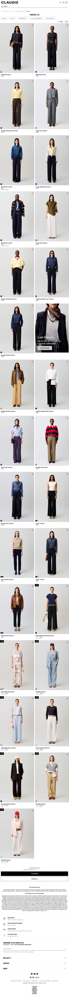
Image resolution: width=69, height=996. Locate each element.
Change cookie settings (44, 980)
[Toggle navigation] (66, 3)
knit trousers (11, 904)
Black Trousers (36, 18)
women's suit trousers (40, 907)
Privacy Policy (26, 980)
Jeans (4, 18)
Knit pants (50, 18)
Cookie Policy (34, 980)
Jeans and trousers (19, 11)
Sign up (65, 948)
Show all (34, 879)
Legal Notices (54, 980)
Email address (7, 948)
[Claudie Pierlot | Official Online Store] (9, 2)
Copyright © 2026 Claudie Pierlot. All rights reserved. (34, 983)
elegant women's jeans (45, 909)
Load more (34, 873)
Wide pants (22, 18)
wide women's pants (10, 908)
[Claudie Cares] (34, 990)
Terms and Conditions (16, 980)
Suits (12, 18)
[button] (60, 2)
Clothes (12, 11)
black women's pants (25, 908)
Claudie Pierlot (5, 11)
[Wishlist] (32, 25)
